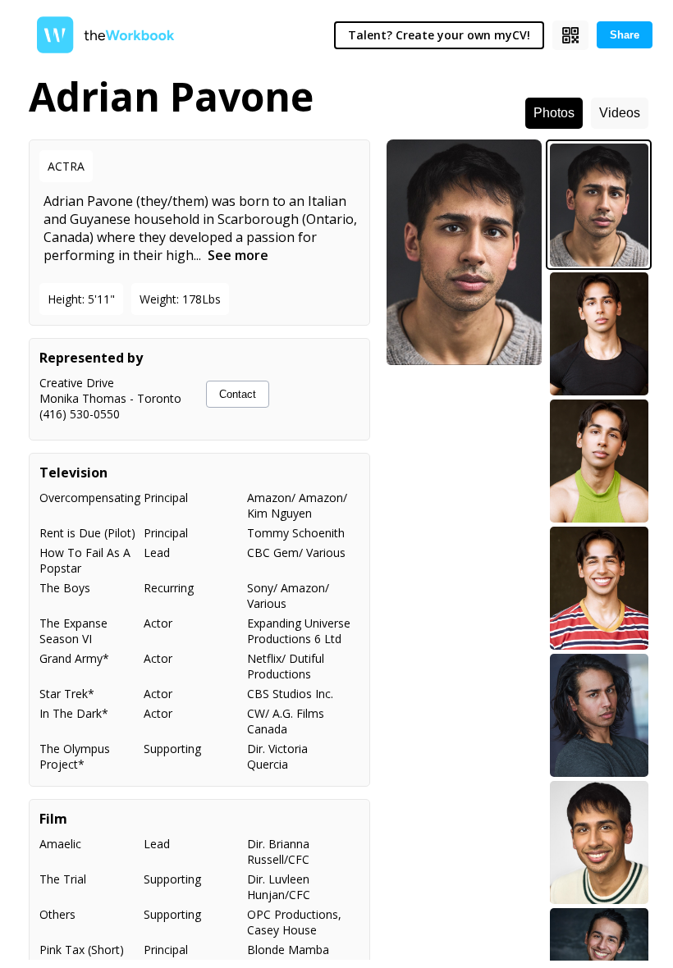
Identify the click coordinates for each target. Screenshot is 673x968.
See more (238, 255)
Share (624, 35)
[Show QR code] (570, 35)
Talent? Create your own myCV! (439, 35)
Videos (619, 113)
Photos (554, 113)
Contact (237, 394)
